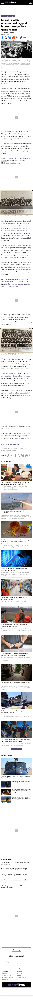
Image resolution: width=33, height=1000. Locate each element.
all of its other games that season (16, 284)
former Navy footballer (23, 269)
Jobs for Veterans (21, 977)
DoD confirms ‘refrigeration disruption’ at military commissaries (16, 863)
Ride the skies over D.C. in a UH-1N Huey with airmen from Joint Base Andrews (15, 776)
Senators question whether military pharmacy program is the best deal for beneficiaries (15, 540)
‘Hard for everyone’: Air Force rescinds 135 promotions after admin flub (14, 625)
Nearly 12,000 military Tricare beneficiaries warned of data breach (14, 569)
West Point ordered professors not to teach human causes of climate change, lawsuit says (15, 869)
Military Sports (8, 16)
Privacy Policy (5, 962)
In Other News (6, 462)
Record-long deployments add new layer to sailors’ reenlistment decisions (14, 875)
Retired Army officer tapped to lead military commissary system (14, 598)
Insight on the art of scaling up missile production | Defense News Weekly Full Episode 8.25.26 (21, 798)
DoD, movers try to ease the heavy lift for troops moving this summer (16, 712)
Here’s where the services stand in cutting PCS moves (15, 683)
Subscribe (20, 962)
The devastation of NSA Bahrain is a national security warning (14, 881)
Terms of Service (6, 964)
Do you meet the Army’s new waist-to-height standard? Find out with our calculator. (14, 654)
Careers (19, 975)
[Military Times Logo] (10, 2)
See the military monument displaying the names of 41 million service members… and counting (21, 791)
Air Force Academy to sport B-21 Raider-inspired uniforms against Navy (21, 782)
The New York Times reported (19, 228)
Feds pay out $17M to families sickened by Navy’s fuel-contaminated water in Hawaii (16, 740)
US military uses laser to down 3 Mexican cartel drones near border (15, 887)
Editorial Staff (5, 979)
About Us (19, 973)
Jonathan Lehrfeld (8, 32)
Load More (16, 749)
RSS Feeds (20, 966)
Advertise (4, 973)
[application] (16, 766)
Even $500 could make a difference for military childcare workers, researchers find (15, 483)
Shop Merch (20, 968)
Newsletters (20, 964)
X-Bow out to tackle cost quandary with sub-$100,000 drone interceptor (13, 512)
